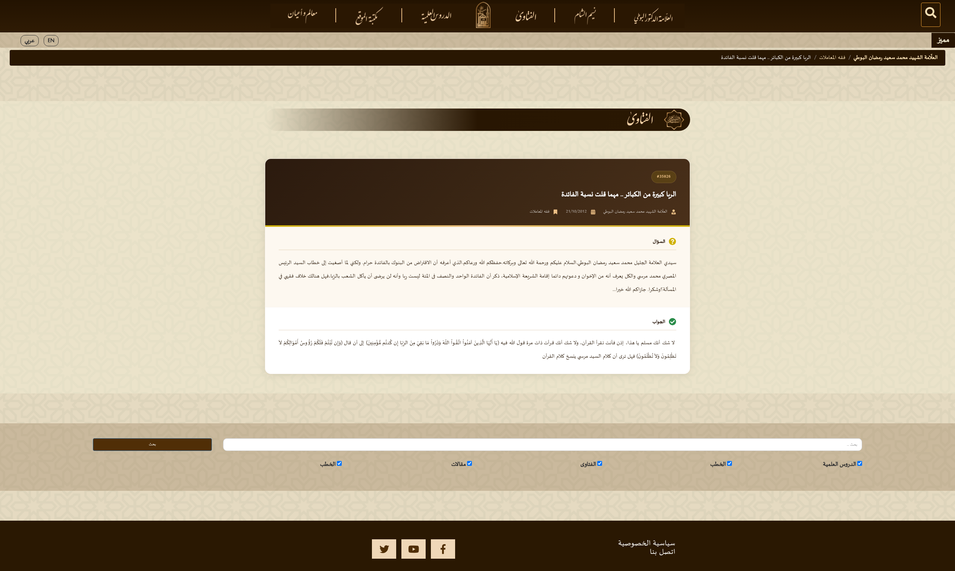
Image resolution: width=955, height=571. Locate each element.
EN (51, 40)
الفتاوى (588, 464)
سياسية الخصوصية (646, 543)
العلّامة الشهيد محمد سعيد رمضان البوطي (896, 57)
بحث (152, 444)
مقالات (458, 464)
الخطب (718, 464)
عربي (30, 40)
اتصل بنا (662, 552)
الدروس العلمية (839, 464)
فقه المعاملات (832, 57)
